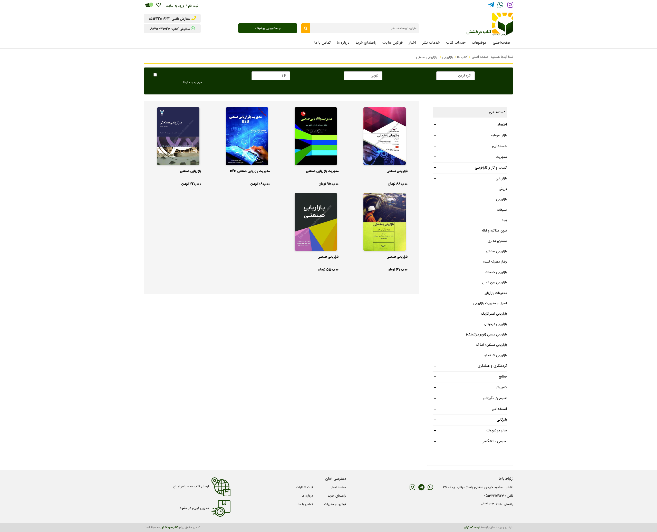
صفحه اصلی (480, 57)
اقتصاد (502, 125)
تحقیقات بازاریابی (495, 293)
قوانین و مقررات (335, 504)
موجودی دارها (192, 82)
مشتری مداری (497, 241)
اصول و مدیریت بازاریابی (490, 303)
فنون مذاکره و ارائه (494, 231)
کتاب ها (462, 57)
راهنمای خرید (337, 496)
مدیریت (501, 157)
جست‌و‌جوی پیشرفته (268, 28)
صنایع (503, 377)
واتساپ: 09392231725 (497, 504)
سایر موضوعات (496, 431)
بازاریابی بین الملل (494, 282)
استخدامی (499, 409)
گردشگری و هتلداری (492, 366)
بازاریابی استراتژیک (494, 314)
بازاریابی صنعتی (496, 251)
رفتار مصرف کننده (495, 262)
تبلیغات (502, 210)
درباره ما (307, 496)
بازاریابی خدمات (496, 272)
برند (504, 220)
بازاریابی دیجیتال (495, 324)
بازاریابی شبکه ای (495, 355)
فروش (503, 189)
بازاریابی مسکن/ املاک (491, 345)
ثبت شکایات (304, 487)
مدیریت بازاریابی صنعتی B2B (250, 171)
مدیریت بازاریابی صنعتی (322, 171)
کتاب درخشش (169, 527)
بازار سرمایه (499, 135)
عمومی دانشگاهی (494, 441)
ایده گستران (472, 527)
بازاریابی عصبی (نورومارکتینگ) (486, 334)
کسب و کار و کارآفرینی (491, 168)
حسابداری (499, 146)
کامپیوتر (501, 387)
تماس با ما (305, 504)
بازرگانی (502, 420)
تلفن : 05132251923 (498, 496)
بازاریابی (447, 57)
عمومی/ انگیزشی (495, 398)
